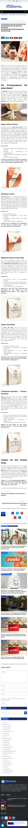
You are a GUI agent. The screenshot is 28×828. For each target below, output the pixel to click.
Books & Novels (6, 726)
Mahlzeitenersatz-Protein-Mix (11, 263)
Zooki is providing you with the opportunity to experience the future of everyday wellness (13, 569)
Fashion (3, 574)
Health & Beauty (6, 745)
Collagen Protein (5, 196)
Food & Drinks (4, 530)
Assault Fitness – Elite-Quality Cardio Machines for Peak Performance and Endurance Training (14, 613)
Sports (4, 767)
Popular (8, 794)
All (3, 722)
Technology (5, 769)
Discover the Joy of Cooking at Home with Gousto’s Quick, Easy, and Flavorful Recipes (12, 657)
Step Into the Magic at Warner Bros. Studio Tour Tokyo (17, 799)
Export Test (5, 733)
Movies (4, 754)
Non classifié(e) (6, 756)
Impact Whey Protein (9, 124)
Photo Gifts (5, 760)
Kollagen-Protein (8, 194)
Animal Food (5, 724)
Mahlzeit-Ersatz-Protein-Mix (12, 258)
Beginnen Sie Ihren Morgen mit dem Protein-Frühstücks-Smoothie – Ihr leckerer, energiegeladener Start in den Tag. (14, 426)
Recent (3, 794)
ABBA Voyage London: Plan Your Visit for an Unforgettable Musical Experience (16, 806)
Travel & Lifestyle (6, 770)
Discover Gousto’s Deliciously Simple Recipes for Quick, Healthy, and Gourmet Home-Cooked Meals (13, 636)
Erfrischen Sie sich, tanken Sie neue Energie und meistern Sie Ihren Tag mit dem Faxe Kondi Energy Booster (14, 547)
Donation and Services (7, 731)
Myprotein (14, 72)
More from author (13, 526)
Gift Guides (5, 742)
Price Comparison (6, 761)
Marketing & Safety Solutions (9, 751)
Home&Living (5, 749)
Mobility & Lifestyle (7, 753)
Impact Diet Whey (8, 325)
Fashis (4, 737)
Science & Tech (6, 763)
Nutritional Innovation (7, 758)
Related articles (4, 526)
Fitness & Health (8, 574)
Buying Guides (6, 728)
